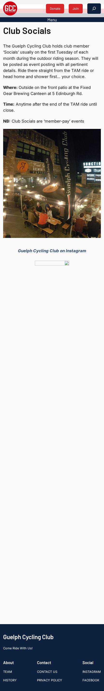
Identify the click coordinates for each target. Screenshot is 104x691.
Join (76, 8)
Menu (52, 19)
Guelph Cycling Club (28, 636)
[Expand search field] (94, 8)
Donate (55, 8)
